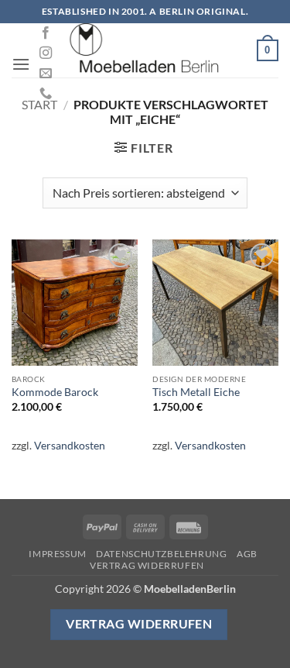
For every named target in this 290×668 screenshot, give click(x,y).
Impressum (58, 554)
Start (39, 104)
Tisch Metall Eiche (196, 392)
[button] (21, 64)
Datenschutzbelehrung (161, 554)
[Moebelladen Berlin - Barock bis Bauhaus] (145, 50)
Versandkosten (69, 445)
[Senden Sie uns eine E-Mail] (45, 74)
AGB (247, 554)
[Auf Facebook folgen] (45, 33)
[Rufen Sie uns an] (45, 94)
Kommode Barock (55, 392)
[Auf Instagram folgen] (45, 53)
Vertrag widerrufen (147, 565)
